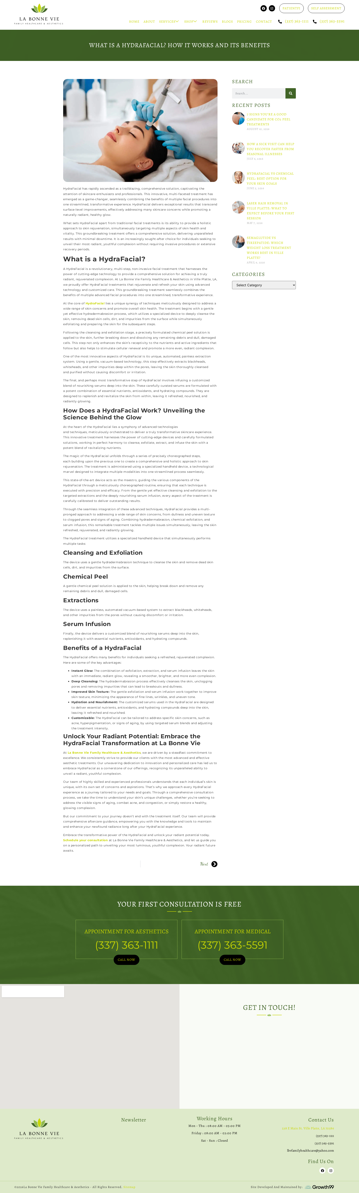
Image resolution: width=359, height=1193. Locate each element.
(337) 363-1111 (297, 21)
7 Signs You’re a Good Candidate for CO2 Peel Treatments (268, 119)
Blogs (227, 21)
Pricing (244, 21)
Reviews (210, 21)
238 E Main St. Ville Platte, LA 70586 (308, 1128)
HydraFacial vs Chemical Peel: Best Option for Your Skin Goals (270, 178)
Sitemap (129, 1187)
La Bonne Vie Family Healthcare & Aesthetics (104, 753)
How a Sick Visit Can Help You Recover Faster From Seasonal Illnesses (270, 149)
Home (134, 21)
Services (167, 21)
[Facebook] (264, 8)
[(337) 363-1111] (280, 21)
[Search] (290, 93)
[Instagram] (272, 8)
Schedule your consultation (85, 840)
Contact (264, 21)
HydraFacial (95, 303)
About (149, 21)
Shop (188, 21)
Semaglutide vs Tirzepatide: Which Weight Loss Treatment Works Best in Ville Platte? (269, 248)
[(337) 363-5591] (315, 21)
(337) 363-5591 (332, 21)
